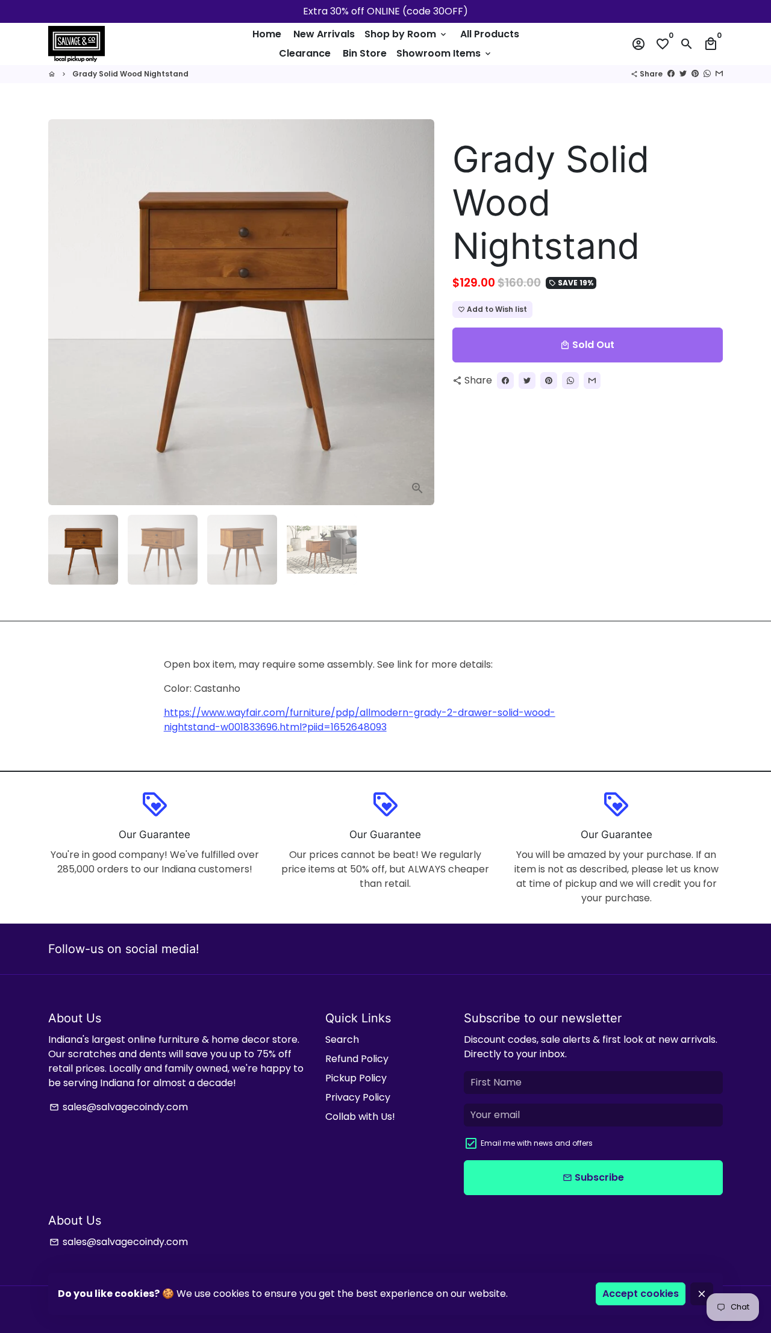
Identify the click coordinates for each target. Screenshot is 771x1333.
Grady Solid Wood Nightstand (130, 74)
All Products (489, 34)
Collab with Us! (360, 1116)
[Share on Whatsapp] (707, 74)
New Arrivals (324, 34)
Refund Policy (357, 1059)
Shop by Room (406, 34)
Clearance (305, 53)
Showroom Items (444, 53)
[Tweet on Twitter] (683, 74)
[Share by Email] (719, 74)
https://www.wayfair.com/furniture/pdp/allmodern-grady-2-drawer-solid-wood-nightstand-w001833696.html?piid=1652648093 (359, 720)
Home (266, 34)
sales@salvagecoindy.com (118, 1107)
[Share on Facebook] (671, 74)
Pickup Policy (356, 1078)
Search (342, 1039)
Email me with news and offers (537, 1143)
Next (418, 312)
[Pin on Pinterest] (695, 74)
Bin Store (365, 53)
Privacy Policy (357, 1097)
